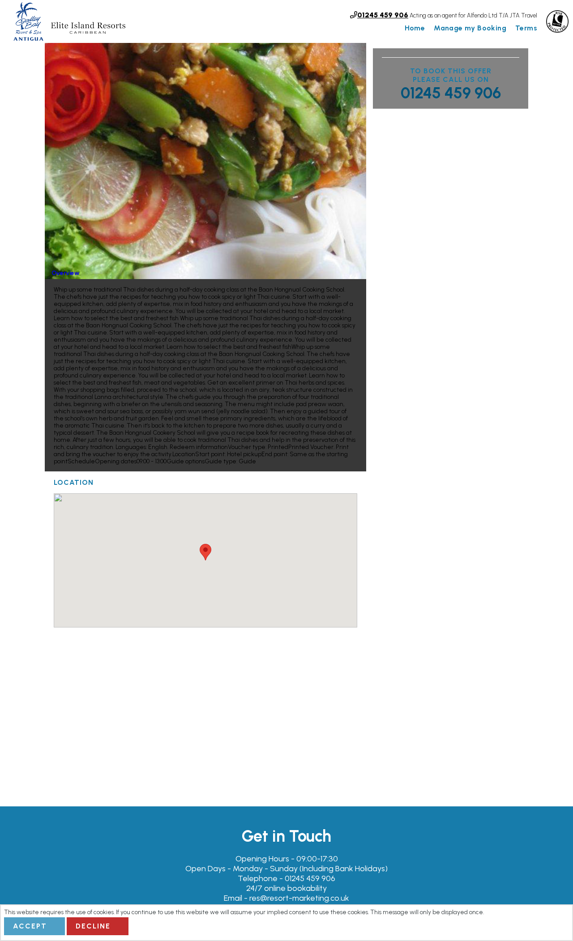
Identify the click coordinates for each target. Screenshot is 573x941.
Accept (30, 926)
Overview (65, 272)
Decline (93, 926)
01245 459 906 (451, 93)
